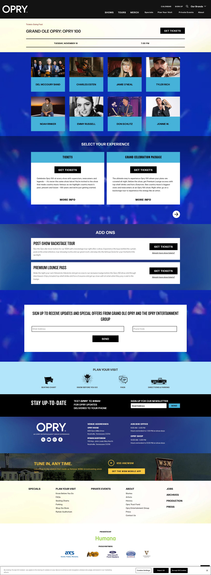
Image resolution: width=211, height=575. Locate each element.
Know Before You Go (65, 493)
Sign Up (179, 6)
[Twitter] (43, 439)
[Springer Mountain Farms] (131, 554)
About (201, 12)
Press (128, 512)
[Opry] (15, 9)
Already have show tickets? (163, 253)
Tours (122, 12)
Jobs (170, 488)
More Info (67, 199)
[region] (105, 570)
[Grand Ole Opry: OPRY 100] (176, 214)
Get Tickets (172, 30)
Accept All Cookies (179, 570)
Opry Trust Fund (133, 504)
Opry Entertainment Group (137, 508)
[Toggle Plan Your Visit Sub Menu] (173, 12)
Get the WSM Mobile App (126, 471)
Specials (149, 12)
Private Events (186, 12)
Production (174, 500)
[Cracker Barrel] (93, 554)
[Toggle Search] (187, 6)
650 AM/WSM (125, 463)
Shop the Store (62, 508)
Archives (173, 494)
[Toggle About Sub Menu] (205, 12)
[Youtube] (49, 439)
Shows (109, 12)
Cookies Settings (143, 570)
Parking (59, 504)
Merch (134, 12)
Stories (129, 493)
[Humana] (106, 538)
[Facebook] (60, 439)
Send (105, 339)
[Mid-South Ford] (113, 554)
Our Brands (197, 6)
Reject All (161, 570)
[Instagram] (55, 439)
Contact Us (131, 515)
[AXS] (70, 554)
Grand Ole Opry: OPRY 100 (53, 31)
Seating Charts (62, 501)
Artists (129, 497)
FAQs (58, 497)
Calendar (166, 6)
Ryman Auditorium (64, 512)
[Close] (207, 570)
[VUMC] (146, 554)
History (129, 501)
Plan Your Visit (165, 12)
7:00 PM (145, 43)
